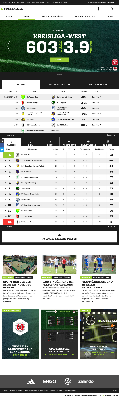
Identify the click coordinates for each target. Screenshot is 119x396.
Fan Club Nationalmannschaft (35, 2)
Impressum (5, 390)
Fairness (107, 145)
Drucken (109, 135)
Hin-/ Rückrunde (30, 145)
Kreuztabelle (88, 145)
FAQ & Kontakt (56, 2)
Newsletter (65, 2)
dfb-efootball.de (21, 2)
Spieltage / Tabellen (60, 84)
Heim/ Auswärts (50, 145)
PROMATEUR (6, 2)
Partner (48, 2)
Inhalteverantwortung (56, 390)
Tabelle (59, 59)
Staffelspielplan (98, 84)
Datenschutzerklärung (16, 390)
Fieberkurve (69, 145)
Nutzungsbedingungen (31, 390)
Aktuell (21, 84)
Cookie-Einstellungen (70, 390)
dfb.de (13, 2)
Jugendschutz (44, 390)
